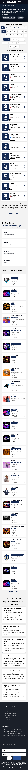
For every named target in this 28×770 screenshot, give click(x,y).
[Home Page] (14, 2)
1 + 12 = (4, 758)
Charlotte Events (5, 5)
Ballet (11, 46)
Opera (16, 46)
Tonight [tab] (13, 27)
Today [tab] (7, 27)
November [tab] (21, 31)
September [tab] (9, 31)
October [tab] (15, 31)
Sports (5, 42)
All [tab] (2, 27)
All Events (7, 39)
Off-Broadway (21, 42)
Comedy (21, 39)
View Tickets (24, 55)
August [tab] (3, 31)
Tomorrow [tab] (20, 27)
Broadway (12, 42)
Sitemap (11, 767)
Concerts (14, 39)
